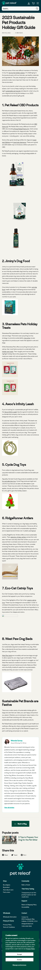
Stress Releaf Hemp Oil (21, 129)
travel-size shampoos (19, 142)
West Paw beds (7, 655)
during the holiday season (17, 73)
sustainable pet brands (13, 91)
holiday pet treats (7, 351)
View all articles (9, 807)
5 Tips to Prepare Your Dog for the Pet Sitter (28, 838)
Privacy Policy (30, 949)
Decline (19, 960)
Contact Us (25, 917)
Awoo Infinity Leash (11, 412)
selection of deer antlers (18, 537)
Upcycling (27, 338)
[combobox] (20, 8)
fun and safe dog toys (9, 481)
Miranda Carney (16, 741)
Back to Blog (22, 823)
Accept (19, 954)
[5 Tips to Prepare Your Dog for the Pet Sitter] (9, 840)
